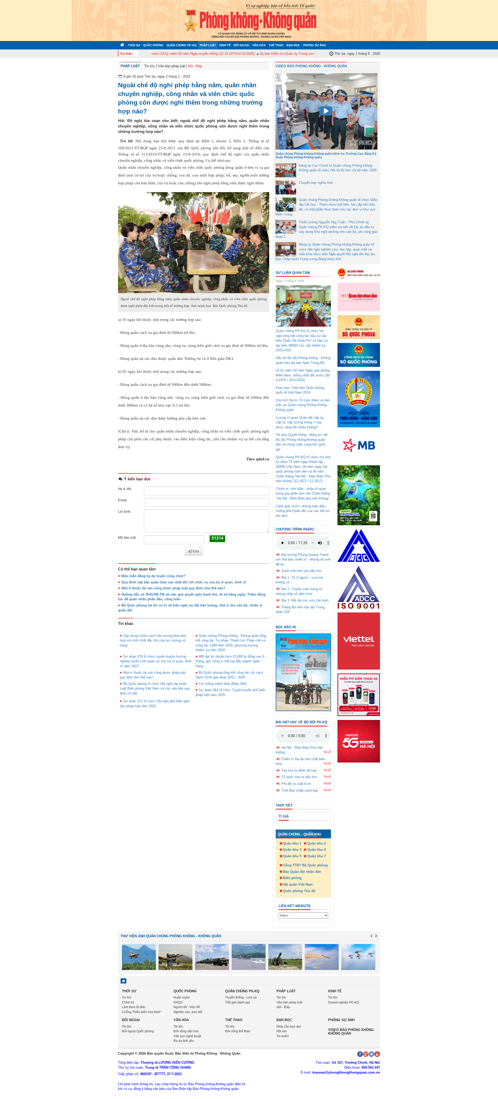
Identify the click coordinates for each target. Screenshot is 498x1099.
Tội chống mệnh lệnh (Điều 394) (222, 684)
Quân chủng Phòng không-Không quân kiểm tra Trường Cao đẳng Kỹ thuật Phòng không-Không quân (325, 155)
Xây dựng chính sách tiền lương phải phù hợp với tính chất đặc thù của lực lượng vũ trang (153, 640)
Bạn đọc (293, 45)
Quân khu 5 (292, 856)
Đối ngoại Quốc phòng (138, 1031)
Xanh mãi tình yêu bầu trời (301, 571)
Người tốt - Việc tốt (187, 1007)
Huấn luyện (182, 997)
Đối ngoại (241, 45)
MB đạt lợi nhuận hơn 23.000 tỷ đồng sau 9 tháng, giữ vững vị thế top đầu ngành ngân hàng (230, 661)
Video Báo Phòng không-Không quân (351, 1031)
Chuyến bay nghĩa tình (316, 183)
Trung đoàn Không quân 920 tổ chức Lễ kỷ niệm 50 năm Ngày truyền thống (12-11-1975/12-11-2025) (165, 54)
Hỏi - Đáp (195, 66)
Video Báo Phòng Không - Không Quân (311, 66)
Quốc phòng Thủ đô (299, 891)
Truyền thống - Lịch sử (241, 997)
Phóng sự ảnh (314, 45)
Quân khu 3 (292, 850)
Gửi (196, 551)
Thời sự (134, 45)
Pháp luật (208, 45)
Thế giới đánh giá (237, 1002)
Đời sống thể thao (237, 1031)
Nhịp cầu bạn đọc (288, 1026)
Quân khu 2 (316, 843)
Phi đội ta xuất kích (296, 784)
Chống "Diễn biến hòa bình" (141, 1012)
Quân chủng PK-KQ (182, 45)
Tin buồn (282, 1036)
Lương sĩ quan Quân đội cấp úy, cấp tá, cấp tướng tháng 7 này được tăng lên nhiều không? (300, 422)
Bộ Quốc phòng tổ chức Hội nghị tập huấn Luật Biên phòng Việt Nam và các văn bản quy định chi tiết (155, 688)
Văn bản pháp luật (171, 66)
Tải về (327, 751)
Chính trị (128, 1002)
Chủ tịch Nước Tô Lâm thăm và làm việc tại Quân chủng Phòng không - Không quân (303, 405)
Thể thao (276, 45)
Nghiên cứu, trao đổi (188, 1012)
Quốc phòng (153, 45)
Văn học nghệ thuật (187, 1036)
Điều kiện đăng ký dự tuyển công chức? (153, 576)
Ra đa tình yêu (184, 1041)
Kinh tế (225, 45)
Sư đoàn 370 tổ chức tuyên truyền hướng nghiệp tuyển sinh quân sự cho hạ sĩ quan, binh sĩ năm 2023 (155, 661)
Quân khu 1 (292, 843)
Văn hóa (259, 45)
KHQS (178, 1002)
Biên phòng (292, 878)
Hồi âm (281, 1031)
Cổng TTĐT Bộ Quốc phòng (305, 865)
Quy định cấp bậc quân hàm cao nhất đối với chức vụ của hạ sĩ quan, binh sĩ (183, 582)
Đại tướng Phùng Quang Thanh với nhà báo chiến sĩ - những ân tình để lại (303, 559)
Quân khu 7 (316, 856)
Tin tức (149, 66)
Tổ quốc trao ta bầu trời (299, 777)
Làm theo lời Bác (134, 1007)
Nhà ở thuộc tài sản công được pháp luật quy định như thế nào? (173, 588)
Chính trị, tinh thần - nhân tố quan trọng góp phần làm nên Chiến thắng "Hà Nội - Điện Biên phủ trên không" (303, 493)
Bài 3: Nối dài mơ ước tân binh (304, 600)
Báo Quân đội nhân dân (302, 872)
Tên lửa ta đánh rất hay (299, 770)
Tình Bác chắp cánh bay (299, 790)
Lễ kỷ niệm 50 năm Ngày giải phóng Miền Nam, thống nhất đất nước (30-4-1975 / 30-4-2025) (303, 375)
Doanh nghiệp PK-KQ (343, 1002)
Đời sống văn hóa (186, 1031)
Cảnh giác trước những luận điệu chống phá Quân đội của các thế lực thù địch (303, 511)
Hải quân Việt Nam (298, 884)
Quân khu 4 (316, 850)
